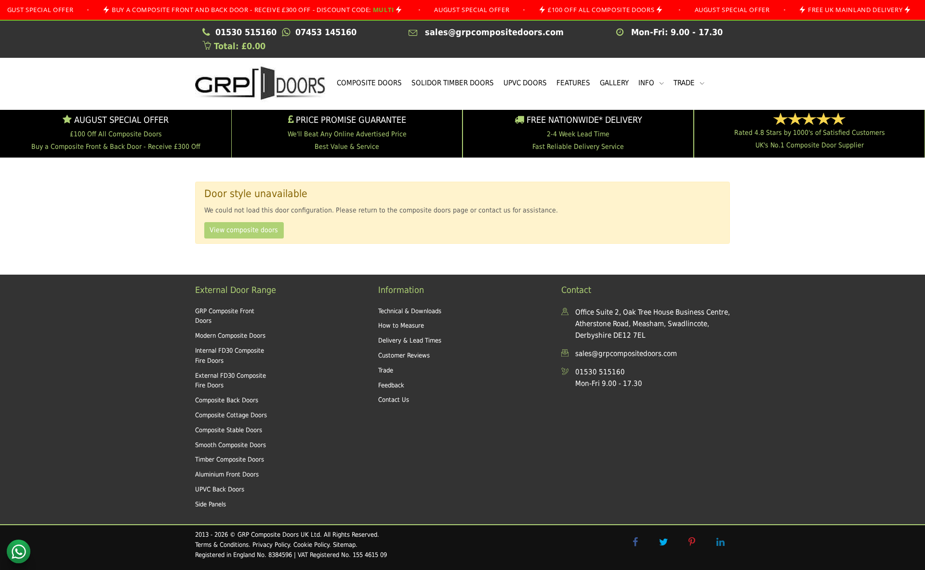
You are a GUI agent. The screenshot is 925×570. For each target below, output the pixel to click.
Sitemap (344, 544)
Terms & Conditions (222, 544)
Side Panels (210, 504)
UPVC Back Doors (219, 489)
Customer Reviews (404, 355)
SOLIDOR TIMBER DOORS (452, 83)
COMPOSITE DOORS (369, 83)
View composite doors (244, 230)
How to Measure (401, 325)
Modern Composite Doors (230, 335)
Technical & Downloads (409, 311)
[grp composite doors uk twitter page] (663, 542)
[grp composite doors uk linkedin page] (720, 542)
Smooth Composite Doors (230, 445)
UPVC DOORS (525, 83)
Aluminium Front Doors (227, 474)
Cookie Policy (311, 544)
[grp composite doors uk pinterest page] (691, 542)
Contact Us (393, 399)
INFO (647, 83)
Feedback (391, 385)
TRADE (685, 83)
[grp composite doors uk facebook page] (635, 542)
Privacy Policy (271, 544)
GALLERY (614, 83)
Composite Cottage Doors (231, 415)
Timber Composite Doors (229, 459)
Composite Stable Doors (228, 430)
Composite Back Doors (226, 400)
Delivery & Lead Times (409, 340)
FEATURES (573, 83)
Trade (385, 370)
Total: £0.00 (238, 46)
